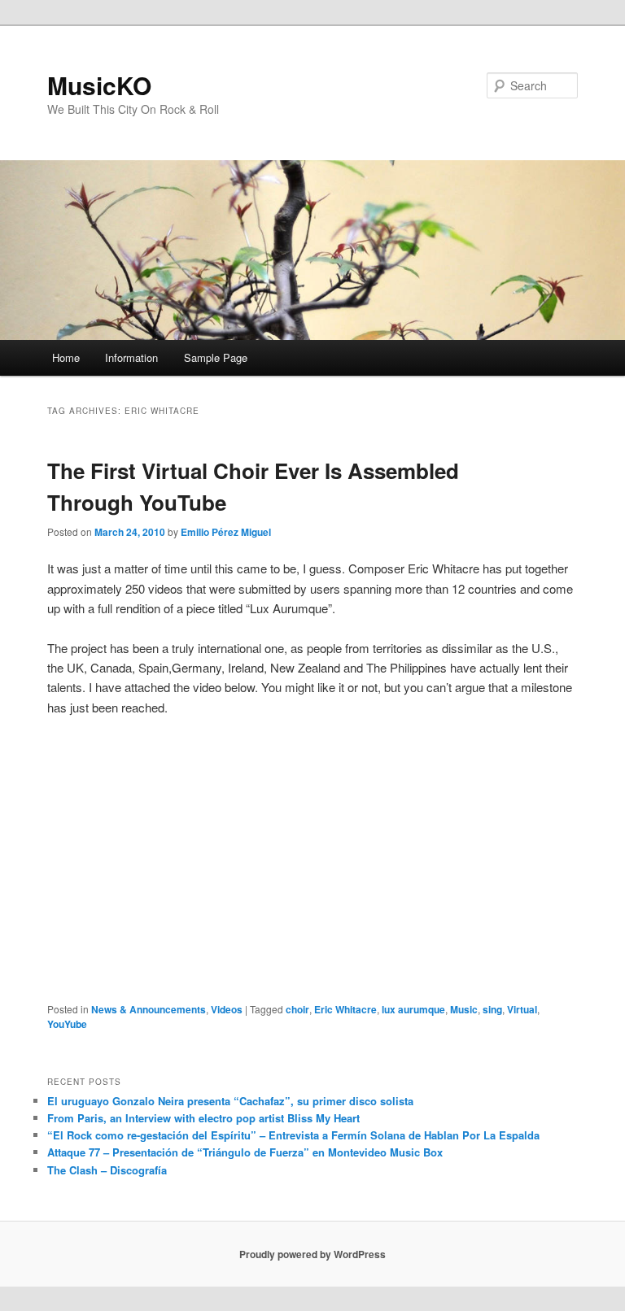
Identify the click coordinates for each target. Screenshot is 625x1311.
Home (66, 357)
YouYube (67, 1024)
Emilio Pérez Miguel (226, 532)
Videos (227, 1009)
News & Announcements (148, 1009)
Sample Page (215, 357)
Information (131, 357)
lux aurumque (413, 1009)
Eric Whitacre (345, 1009)
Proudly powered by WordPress (312, 1254)
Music (464, 1009)
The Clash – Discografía (107, 1170)
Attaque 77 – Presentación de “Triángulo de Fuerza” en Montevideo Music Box (245, 1152)
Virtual (522, 1009)
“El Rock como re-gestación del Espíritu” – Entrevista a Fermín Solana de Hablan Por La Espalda (293, 1135)
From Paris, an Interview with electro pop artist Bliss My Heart (203, 1118)
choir (297, 1009)
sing (492, 1009)
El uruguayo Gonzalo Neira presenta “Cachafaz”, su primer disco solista (230, 1100)
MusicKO (99, 85)
